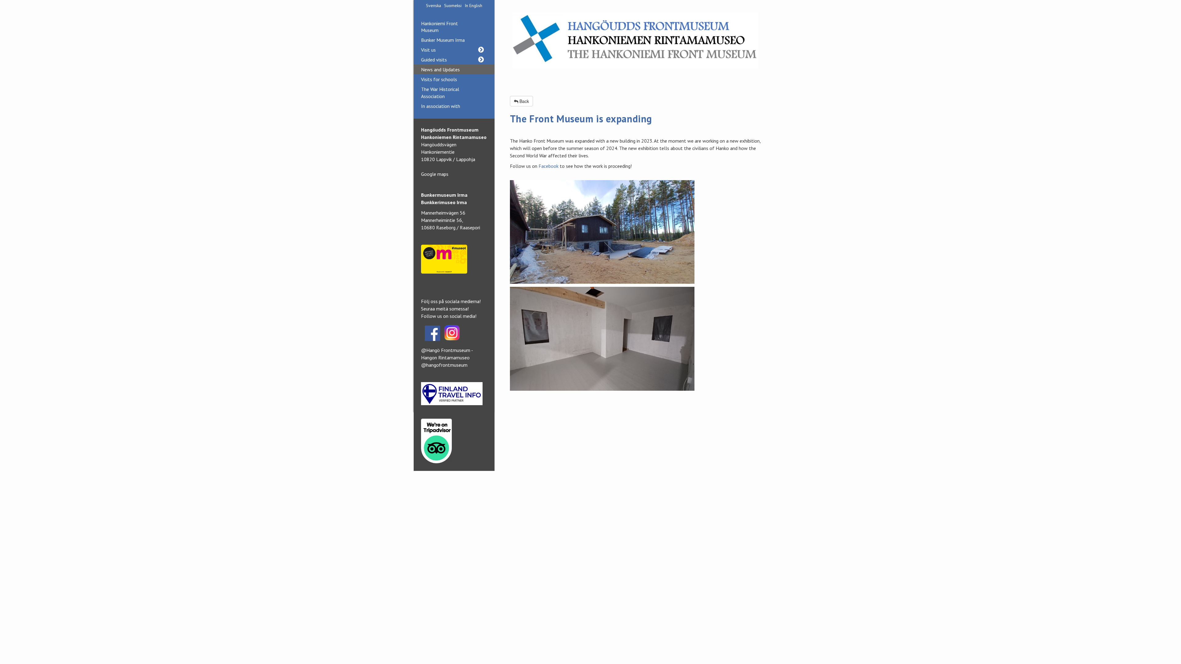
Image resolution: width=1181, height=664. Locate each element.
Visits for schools (439, 79)
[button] (481, 50)
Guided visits (434, 60)
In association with (440, 106)
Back (523, 101)
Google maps (434, 174)
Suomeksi (453, 5)
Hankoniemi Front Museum (439, 26)
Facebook (549, 166)
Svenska (433, 5)
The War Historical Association (440, 92)
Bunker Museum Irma (443, 40)
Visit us (428, 50)
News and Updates (440, 69)
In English (473, 5)
